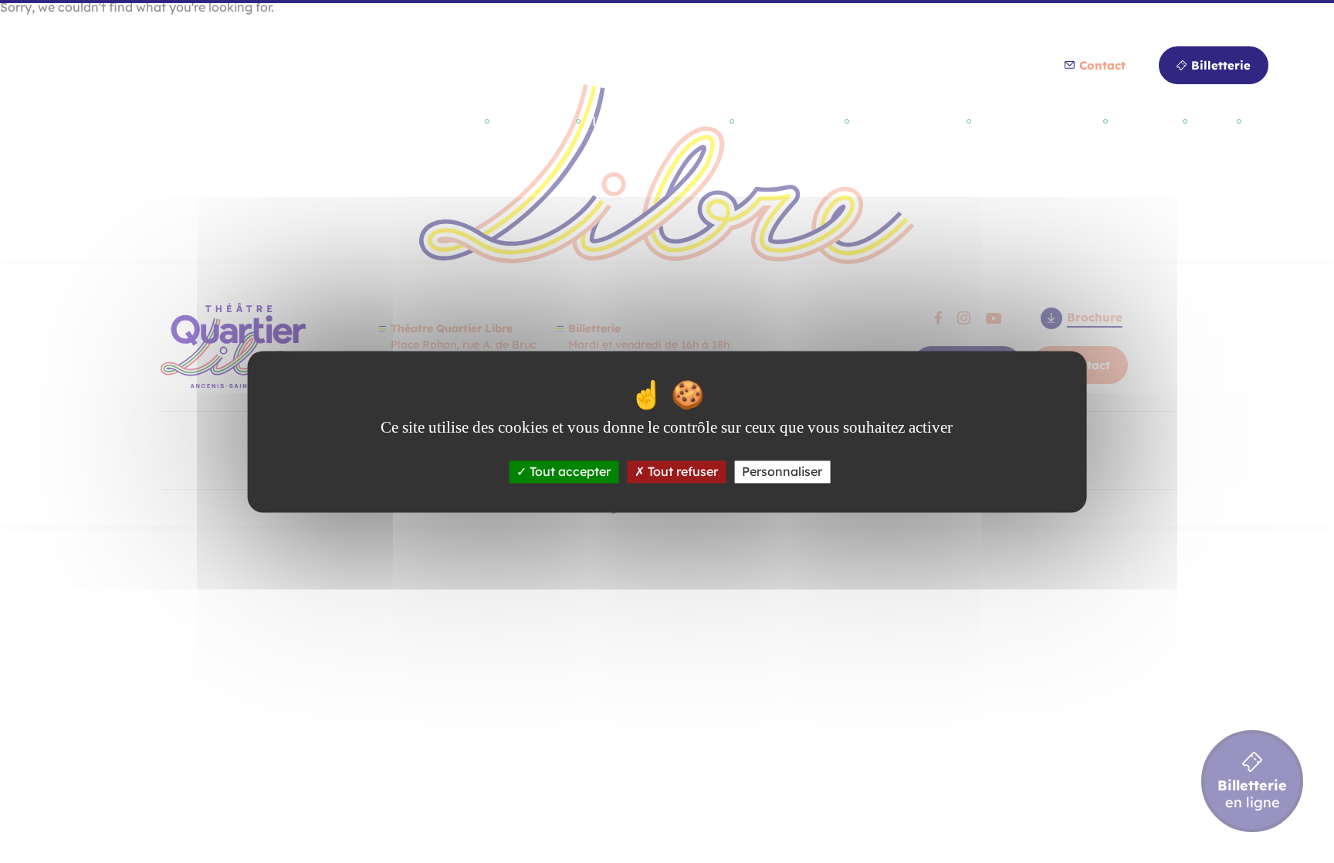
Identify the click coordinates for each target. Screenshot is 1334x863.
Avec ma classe (910, 120)
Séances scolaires (1039, 120)
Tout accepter (568, 471)
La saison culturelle (416, 120)
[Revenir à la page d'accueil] (139, 135)
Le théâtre (534, 120)
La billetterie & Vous (657, 120)
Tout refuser (681, 471)
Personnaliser (782, 471)
